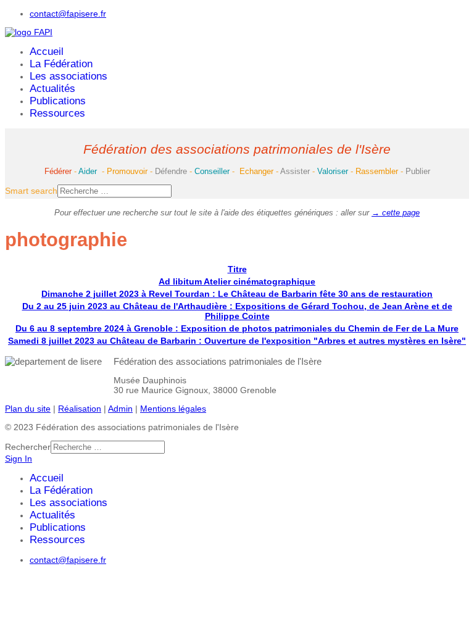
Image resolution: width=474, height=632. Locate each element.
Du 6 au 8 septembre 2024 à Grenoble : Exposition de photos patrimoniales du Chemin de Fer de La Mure (237, 328)
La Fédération (61, 64)
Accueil (47, 51)
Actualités (52, 88)
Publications (58, 101)
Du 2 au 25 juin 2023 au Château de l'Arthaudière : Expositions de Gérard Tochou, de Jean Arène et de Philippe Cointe (237, 311)
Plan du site (28, 409)
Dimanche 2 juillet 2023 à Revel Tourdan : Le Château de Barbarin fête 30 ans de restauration (237, 294)
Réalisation (79, 409)
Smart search (31, 191)
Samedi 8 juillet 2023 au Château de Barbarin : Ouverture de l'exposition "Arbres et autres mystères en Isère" (237, 341)
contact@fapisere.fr (68, 14)
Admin (120, 409)
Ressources (57, 113)
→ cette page (396, 212)
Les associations (68, 76)
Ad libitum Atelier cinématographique (237, 281)
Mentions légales (173, 409)
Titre (237, 269)
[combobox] (114, 191)
